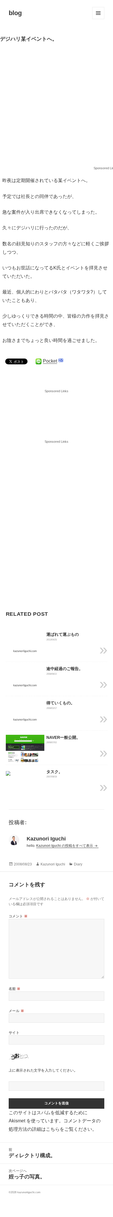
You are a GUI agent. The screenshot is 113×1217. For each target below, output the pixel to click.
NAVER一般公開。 (63, 737)
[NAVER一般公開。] (25, 749)
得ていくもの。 (60, 703)
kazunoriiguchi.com (29, 1192)
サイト (14, 1033)
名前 (15, 989)
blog (15, 13)
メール (16, 1011)
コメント (18, 916)
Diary (78, 864)
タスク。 (54, 771)
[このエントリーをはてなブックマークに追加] (61, 360)
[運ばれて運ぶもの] (25, 650)
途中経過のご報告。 (64, 668)
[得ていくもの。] (25, 719)
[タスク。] (8, 772)
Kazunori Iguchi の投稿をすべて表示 (65, 846)
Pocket (50, 361)
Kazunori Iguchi (53, 864)
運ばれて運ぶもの (62, 634)
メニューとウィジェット (98, 13)
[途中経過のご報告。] (25, 685)
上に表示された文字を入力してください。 (43, 1070)
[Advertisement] (56, 106)
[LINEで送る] (38, 361)
